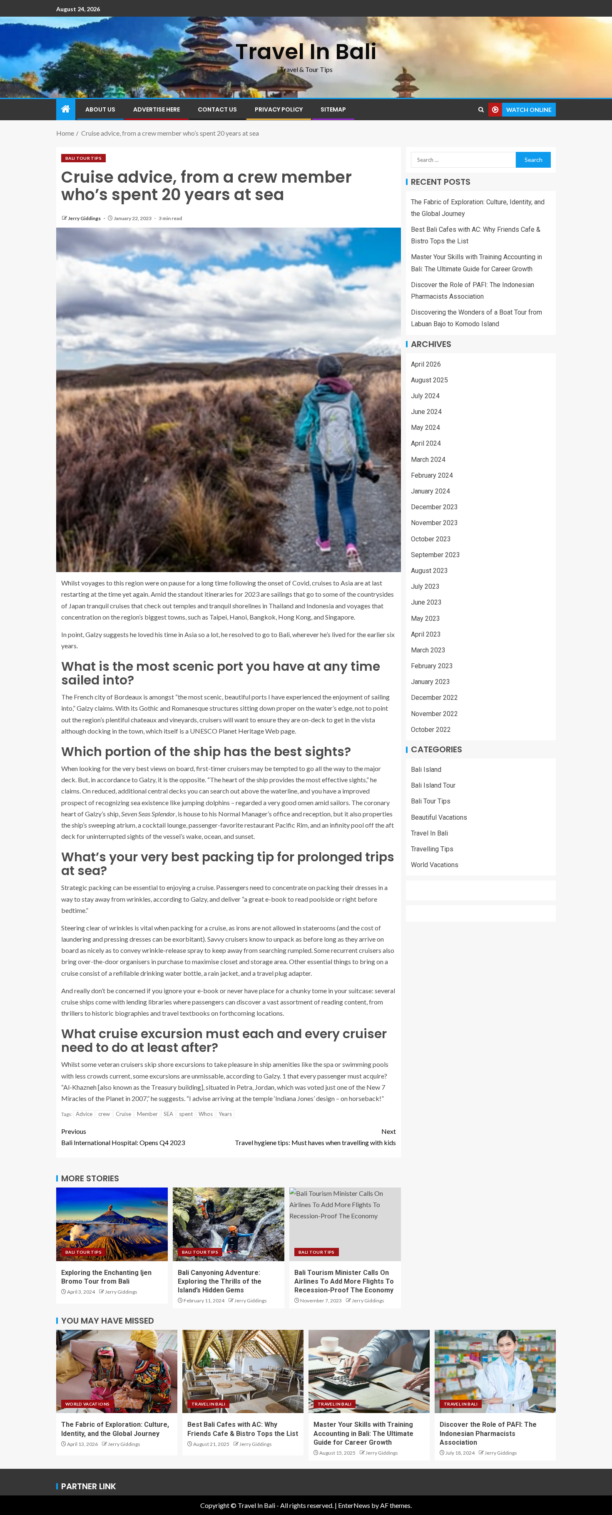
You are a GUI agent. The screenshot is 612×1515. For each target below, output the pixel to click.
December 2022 (434, 698)
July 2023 (425, 587)
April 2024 (426, 444)
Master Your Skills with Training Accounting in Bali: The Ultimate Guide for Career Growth (363, 1433)
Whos (206, 1114)
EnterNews (354, 1505)
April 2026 (426, 364)
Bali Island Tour (433, 786)
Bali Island (426, 770)
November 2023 (434, 523)
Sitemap (333, 109)
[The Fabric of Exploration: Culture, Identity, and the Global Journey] (116, 1371)
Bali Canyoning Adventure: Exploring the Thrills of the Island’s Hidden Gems (219, 1281)
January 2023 (430, 682)
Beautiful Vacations (439, 817)
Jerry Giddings (85, 218)
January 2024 (430, 492)
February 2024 (432, 475)
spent (186, 1114)
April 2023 (426, 634)
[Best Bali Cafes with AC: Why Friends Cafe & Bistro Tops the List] (243, 1371)
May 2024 (425, 428)
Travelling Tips (432, 849)
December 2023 (434, 507)
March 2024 (428, 460)
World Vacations (434, 865)
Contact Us (217, 109)
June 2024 (426, 412)
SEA (168, 1114)
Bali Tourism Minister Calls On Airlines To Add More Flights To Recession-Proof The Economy (344, 1281)
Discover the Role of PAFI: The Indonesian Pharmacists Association (488, 1433)
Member (147, 1114)
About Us (100, 109)
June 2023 (426, 603)
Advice (84, 1114)
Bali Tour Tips (83, 158)
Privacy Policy (279, 109)
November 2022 (434, 714)
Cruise (123, 1114)
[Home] (65, 109)
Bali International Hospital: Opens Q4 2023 (123, 1136)
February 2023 (432, 666)
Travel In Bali (306, 51)
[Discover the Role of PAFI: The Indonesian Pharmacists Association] (495, 1371)
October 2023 (431, 539)
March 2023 (428, 650)
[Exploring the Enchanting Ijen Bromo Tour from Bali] (112, 1224)
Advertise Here (156, 109)
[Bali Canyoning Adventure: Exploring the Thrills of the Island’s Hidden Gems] (228, 1224)
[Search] (481, 110)
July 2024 (425, 396)
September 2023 (435, 555)
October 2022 (431, 730)
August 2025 (429, 380)
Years (225, 1114)
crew (104, 1114)
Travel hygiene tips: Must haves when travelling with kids (315, 1136)
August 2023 (429, 571)
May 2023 (425, 618)
